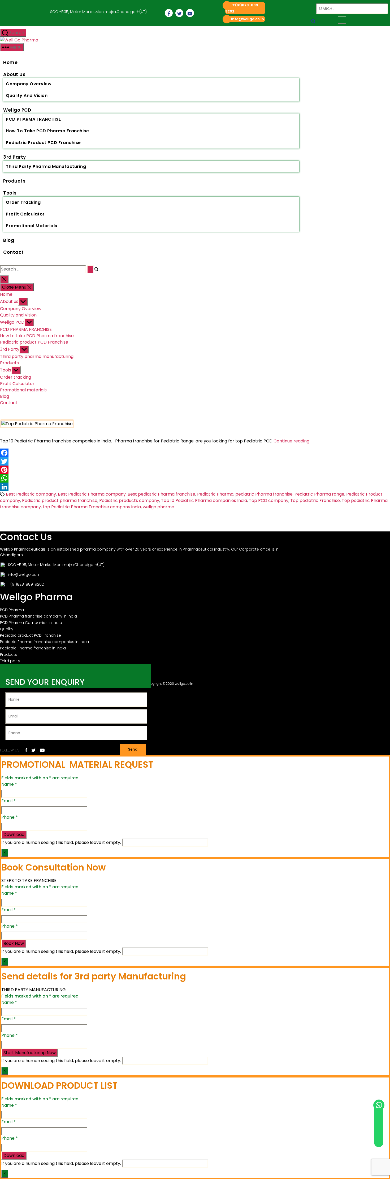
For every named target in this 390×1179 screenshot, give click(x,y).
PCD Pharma (12, 609)
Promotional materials (31, 226)
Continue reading (291, 441)
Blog (8, 240)
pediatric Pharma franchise (264, 494)
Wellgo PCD (17, 110)
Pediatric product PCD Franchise (43, 143)
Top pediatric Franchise (315, 500)
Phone (9, 817)
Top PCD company (268, 500)
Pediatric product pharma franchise (59, 500)
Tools (10, 193)
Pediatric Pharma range (319, 494)
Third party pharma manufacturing (46, 166)
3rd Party (14, 157)
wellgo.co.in (184, 683)
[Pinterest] (195, 470)
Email (8, 801)
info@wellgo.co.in (247, 19)
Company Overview (28, 84)
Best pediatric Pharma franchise (161, 494)
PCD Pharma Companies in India (31, 622)
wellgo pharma (158, 507)
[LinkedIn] (195, 487)
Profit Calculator (25, 214)
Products (14, 181)
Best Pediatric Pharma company (92, 494)
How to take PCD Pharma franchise (47, 131)
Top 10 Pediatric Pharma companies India (204, 500)
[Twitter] (195, 461)
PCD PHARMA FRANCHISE (33, 119)
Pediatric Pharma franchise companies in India (44, 641)
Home (10, 62)
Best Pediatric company (31, 494)
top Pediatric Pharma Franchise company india (92, 507)
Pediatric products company (129, 500)
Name (9, 784)
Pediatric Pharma (215, 494)
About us (14, 74)
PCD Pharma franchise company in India (38, 616)
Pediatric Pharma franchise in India (33, 648)
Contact (13, 252)
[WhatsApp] (195, 478)
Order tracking (23, 202)
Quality (6, 629)
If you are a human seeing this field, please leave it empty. (61, 842)
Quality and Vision (26, 95)
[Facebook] (195, 453)
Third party (10, 661)
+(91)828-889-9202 (26, 584)
